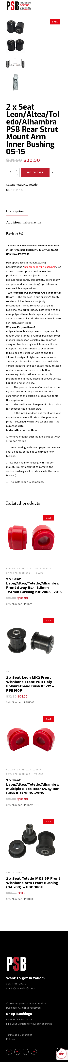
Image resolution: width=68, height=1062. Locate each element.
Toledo (33, 184)
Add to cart (35, 172)
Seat (46, 569)
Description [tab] (15, 211)
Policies (10, 1039)
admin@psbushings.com (20, 988)
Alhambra (12, 569)
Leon (36, 569)
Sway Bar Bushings (18, 573)
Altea (25, 569)
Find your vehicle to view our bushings (29, 1023)
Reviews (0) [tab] (14, 233)
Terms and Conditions (19, 1034)
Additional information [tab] (23, 222)
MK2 (24, 184)
